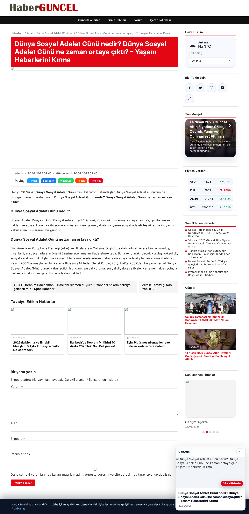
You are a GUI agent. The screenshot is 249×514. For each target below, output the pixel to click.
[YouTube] (222, 87)
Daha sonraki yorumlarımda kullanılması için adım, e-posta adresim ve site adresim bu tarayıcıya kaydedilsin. (91, 474)
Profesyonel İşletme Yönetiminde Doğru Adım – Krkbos (208, 273)
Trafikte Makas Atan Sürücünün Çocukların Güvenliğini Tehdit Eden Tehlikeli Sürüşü (209, 254)
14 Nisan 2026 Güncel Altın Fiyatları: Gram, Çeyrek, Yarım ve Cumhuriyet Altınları (210, 243)
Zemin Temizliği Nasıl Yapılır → (157, 287)
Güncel (29, 33)
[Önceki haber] (221, 125)
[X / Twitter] (200, 87)
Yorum (17, 387)
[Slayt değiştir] (203, 432)
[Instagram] (211, 87)
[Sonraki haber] (229, 125)
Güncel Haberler (89, 20)
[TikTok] (189, 98)
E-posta (18, 439)
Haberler (16, 33)
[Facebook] (189, 87)
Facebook (48, 180)
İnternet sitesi (21, 454)
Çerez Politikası (160, 20)
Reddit (81, 180)
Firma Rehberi (117, 20)
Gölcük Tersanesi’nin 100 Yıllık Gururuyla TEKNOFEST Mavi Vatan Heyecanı (209, 233)
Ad (14, 423)
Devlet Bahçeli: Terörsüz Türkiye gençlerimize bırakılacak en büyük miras (208, 264)
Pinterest (96, 180)
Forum (138, 20)
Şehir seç (196, 53)
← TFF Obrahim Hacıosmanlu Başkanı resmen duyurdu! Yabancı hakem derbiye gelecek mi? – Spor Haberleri (72, 287)
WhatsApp (65, 180)
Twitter (33, 180)
